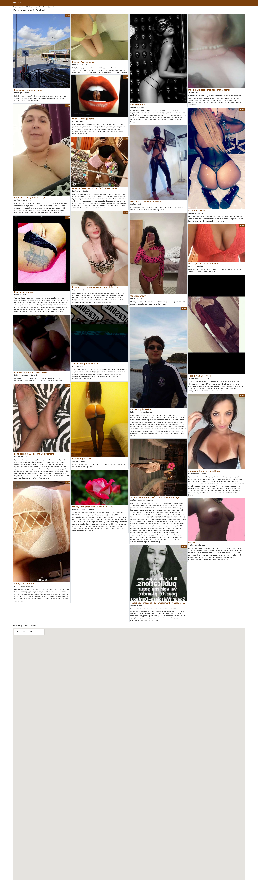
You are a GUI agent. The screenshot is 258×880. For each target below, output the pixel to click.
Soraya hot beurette (24, 583)
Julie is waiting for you (199, 376)
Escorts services (19, 7)
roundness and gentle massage (29, 197)
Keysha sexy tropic (23, 292)
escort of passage (81, 458)
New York (42, 7)
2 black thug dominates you (86, 363)
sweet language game (83, 118)
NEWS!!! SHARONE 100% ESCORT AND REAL (94, 188)
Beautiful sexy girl (197, 210)
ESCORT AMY (18, 3)
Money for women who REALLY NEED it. (92, 506)
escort (191, 542)
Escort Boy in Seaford (141, 409)
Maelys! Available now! (83, 62)
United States (32, 7)
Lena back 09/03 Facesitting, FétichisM (34, 454)
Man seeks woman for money (29, 90)
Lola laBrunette (138, 104)
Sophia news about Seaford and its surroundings (154, 497)
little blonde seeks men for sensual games (209, 90)
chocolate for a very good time (204, 471)
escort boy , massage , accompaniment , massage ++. (157, 603)
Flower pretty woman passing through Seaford (95, 287)
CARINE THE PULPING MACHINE (30, 372)
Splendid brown (138, 296)
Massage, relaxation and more (203, 263)
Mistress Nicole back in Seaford (146, 201)
